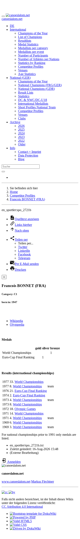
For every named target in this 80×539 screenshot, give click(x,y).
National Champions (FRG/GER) (40, 85)
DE (12, 26)
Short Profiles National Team (37, 107)
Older (21, 144)
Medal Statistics (28, 44)
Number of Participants (33, 55)
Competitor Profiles (30, 66)
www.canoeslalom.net (16, 481)
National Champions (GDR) (36, 89)
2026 (21, 126)
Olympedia (17, 324)
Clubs (22, 118)
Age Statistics (27, 74)
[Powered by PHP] (23, 517)
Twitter (22, 247)
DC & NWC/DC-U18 (32, 100)
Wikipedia (16, 321)
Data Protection (28, 155)
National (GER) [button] (20, 77)
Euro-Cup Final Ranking (31, 391)
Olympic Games (25, 409)
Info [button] (12, 148)
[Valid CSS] (18, 524)
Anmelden (14, 461)
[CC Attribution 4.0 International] (8, 492)
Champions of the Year (33, 33)
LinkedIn (24, 250)
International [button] (18, 29)
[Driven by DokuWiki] (25, 528)
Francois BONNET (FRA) (27, 199)
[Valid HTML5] (21, 521)
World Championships (29, 381)
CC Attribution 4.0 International (22, 506)
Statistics (23, 96)
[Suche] (3, 171)
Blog (21, 159)
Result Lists (25, 92)
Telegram (24, 258)
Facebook (24, 254)
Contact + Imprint (29, 151)
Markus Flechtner (42, 481)
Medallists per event (31, 51)
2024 (21, 133)
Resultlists (24, 40)
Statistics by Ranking (31, 63)
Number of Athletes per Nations (38, 59)
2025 (21, 129)
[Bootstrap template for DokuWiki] (33, 513)
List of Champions (30, 37)
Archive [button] (15, 122)
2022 (21, 140)
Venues (22, 70)
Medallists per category (33, 48)
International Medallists (33, 103)
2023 (21, 137)
